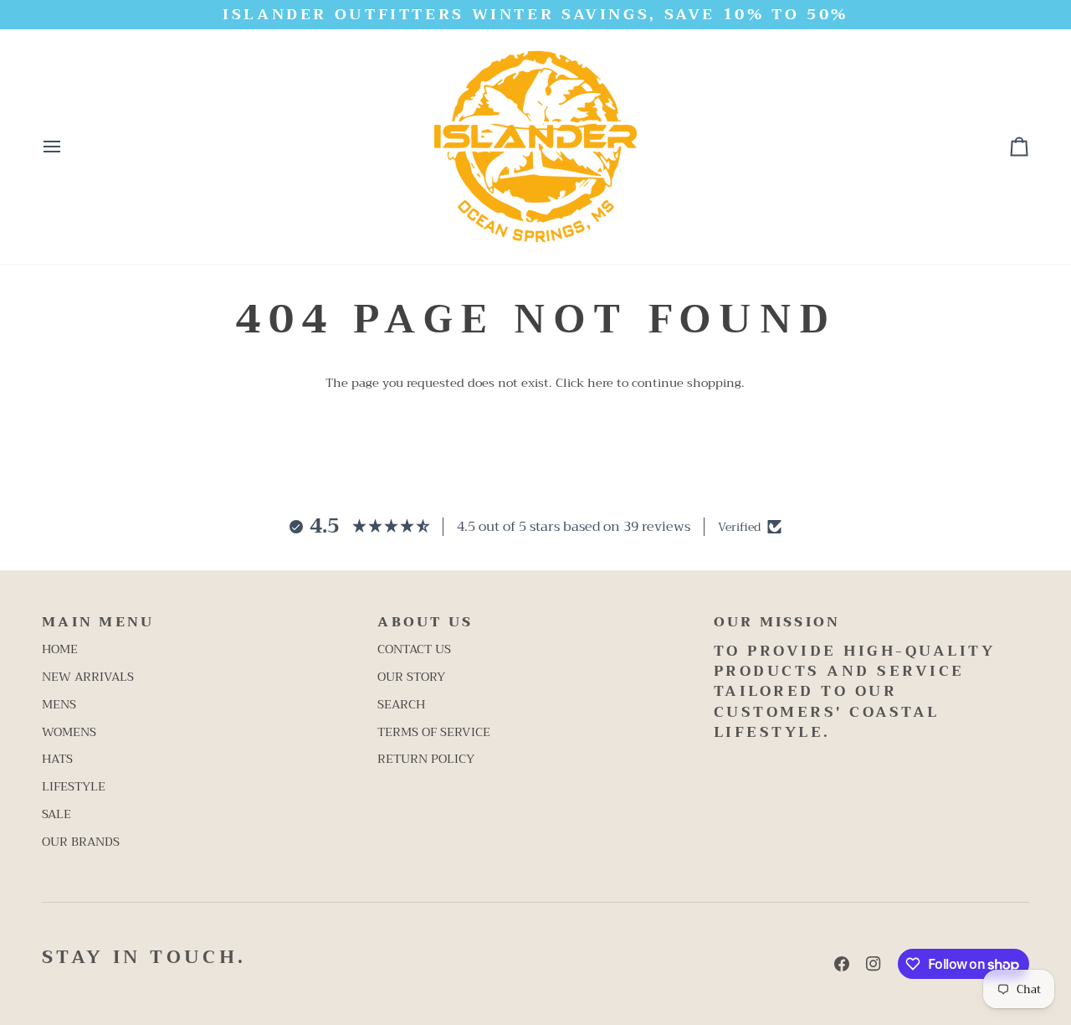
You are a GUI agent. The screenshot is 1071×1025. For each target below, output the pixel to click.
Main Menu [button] (98, 623)
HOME (60, 649)
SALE (56, 814)
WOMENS (69, 732)
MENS (59, 704)
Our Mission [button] (777, 623)
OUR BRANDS (81, 842)
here (600, 383)
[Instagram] (873, 963)
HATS (57, 759)
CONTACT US (414, 649)
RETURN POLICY (425, 759)
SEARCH (401, 704)
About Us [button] (425, 623)
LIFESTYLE (73, 786)
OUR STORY (411, 677)
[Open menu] (67, 146)
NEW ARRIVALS (88, 677)
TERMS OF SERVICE (433, 732)
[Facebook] (841, 963)
